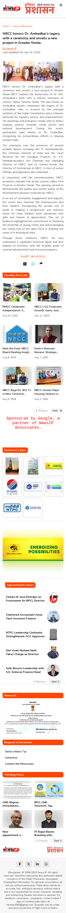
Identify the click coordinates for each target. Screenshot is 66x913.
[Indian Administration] (39, 9)
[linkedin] (37, 864)
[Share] (41, 264)
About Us (10, 695)
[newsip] (12, 9)
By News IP (10, 48)
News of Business (22, 26)
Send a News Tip (15, 751)
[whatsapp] (46, 864)
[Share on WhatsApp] (33, 264)
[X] (25, 264)
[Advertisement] (34, 440)
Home (6, 26)
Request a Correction (18, 742)
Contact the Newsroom (19, 764)
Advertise (11, 758)
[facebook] (19, 864)
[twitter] (28, 864)
